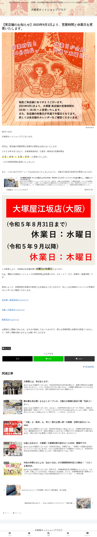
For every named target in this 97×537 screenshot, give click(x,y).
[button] (79, 358)
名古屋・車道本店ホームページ (15, 300)
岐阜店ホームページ (10, 320)
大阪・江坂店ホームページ (13, 310)
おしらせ (7, 348)
